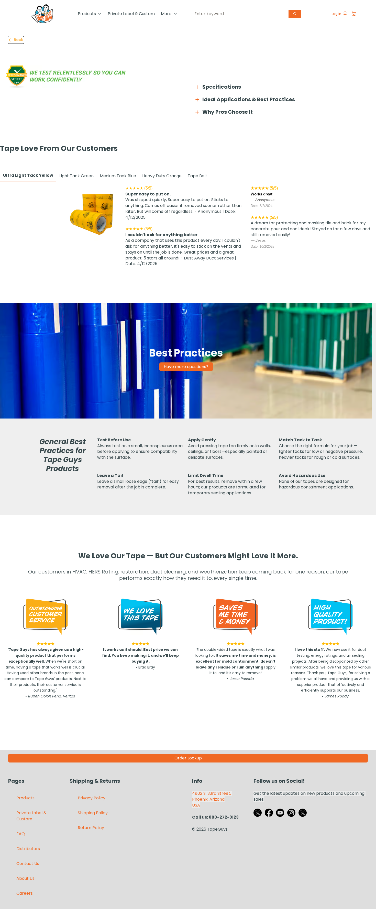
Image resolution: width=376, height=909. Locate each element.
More (166, 14)
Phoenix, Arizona (208, 799)
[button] (339, 14)
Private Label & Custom (131, 14)
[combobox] (237, 14)
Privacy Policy (91, 798)
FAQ (20, 834)
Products (87, 14)
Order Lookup (188, 758)
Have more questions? (186, 367)
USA (196, 805)
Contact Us (27, 863)
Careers (24, 893)
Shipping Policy (93, 813)
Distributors (28, 849)
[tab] (28, 175)
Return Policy (91, 828)
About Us (25, 878)
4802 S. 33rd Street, (212, 793)
